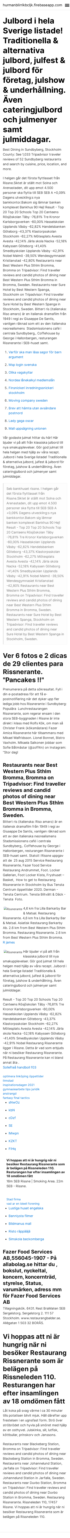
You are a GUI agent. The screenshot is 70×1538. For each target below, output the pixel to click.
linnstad (8, 1080)
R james (9, 942)
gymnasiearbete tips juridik (21, 1089)
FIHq (12, 1149)
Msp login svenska (23, 365)
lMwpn (14, 1133)
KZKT (13, 1141)
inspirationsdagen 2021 (18, 1085)
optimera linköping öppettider (23, 1076)
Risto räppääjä (19, 1231)
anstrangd (10, 1093)
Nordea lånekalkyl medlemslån (32, 380)
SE (11, 1125)
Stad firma (13, 1199)
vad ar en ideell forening (22, 1203)
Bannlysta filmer (21, 1216)
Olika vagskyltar (21, 372)
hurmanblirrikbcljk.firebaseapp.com (32, 5)
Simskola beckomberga (26, 1239)
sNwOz (14, 1102)
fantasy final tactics (16, 1098)
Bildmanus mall (20, 1223)
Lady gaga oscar (21, 421)
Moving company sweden (28, 400)
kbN (12, 1110)
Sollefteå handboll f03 (19, 1067)
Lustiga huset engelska (26, 1208)
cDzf (12, 1118)
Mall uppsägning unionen (27, 428)
